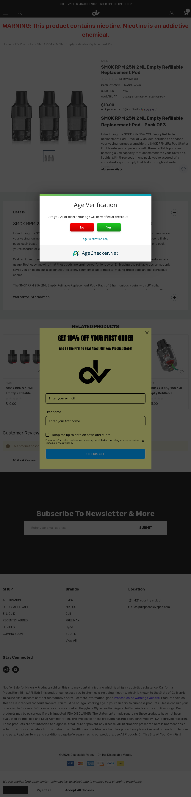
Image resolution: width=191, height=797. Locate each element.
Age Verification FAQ (95, 239)
